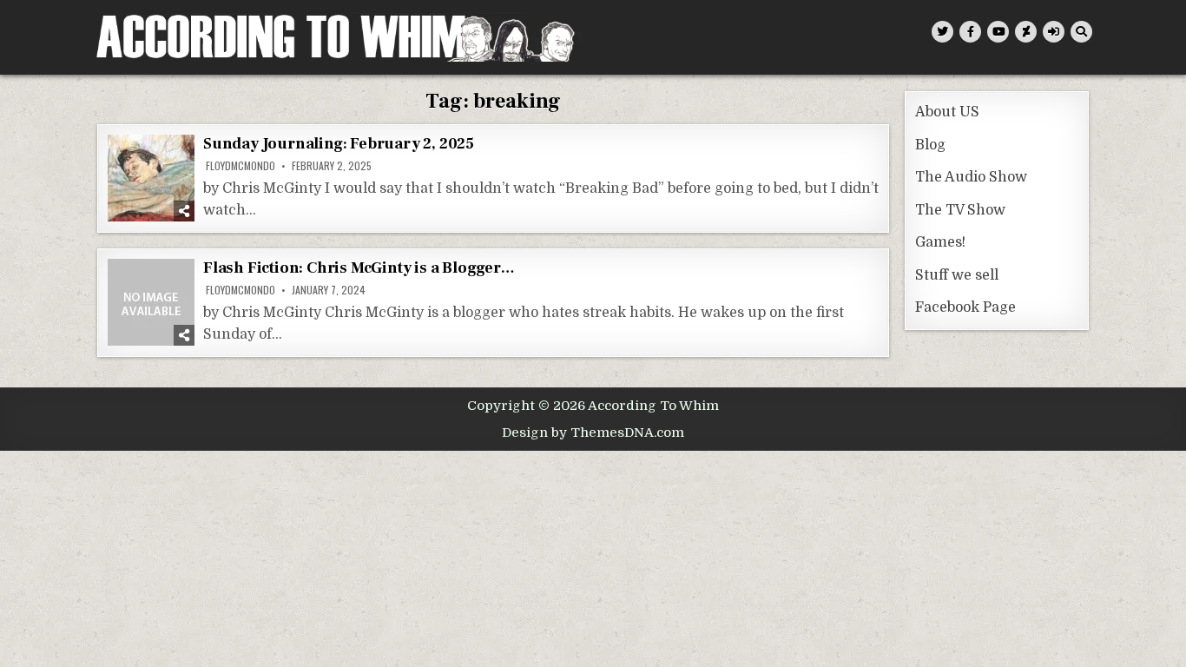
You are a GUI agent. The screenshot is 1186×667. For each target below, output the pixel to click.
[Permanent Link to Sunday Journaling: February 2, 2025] (151, 178)
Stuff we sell (956, 275)
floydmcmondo (240, 166)
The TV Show (960, 210)
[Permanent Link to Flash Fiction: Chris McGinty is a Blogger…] (151, 302)
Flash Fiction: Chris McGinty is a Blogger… (359, 268)
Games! (940, 242)
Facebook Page (965, 307)
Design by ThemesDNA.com (593, 432)
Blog (930, 145)
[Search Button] (1081, 32)
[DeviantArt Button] (1026, 32)
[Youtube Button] (998, 32)
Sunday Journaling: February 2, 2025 (338, 144)
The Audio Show (971, 177)
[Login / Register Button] (1053, 32)
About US (947, 112)
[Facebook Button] (970, 32)
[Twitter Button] (942, 32)
